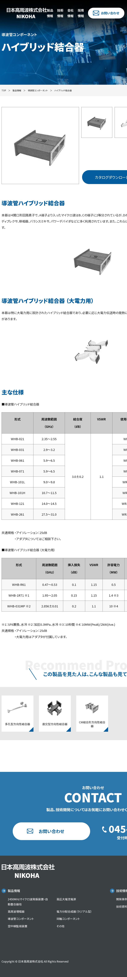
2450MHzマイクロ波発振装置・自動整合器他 (28, 901)
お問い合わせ (110, 13)
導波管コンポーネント (38, 90)
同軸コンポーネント (68, 919)
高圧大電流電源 (66, 899)
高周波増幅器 (16, 911)
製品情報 (14, 890)
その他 (60, 926)
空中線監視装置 (17, 926)
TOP (4, 90)
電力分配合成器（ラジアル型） (74, 911)
